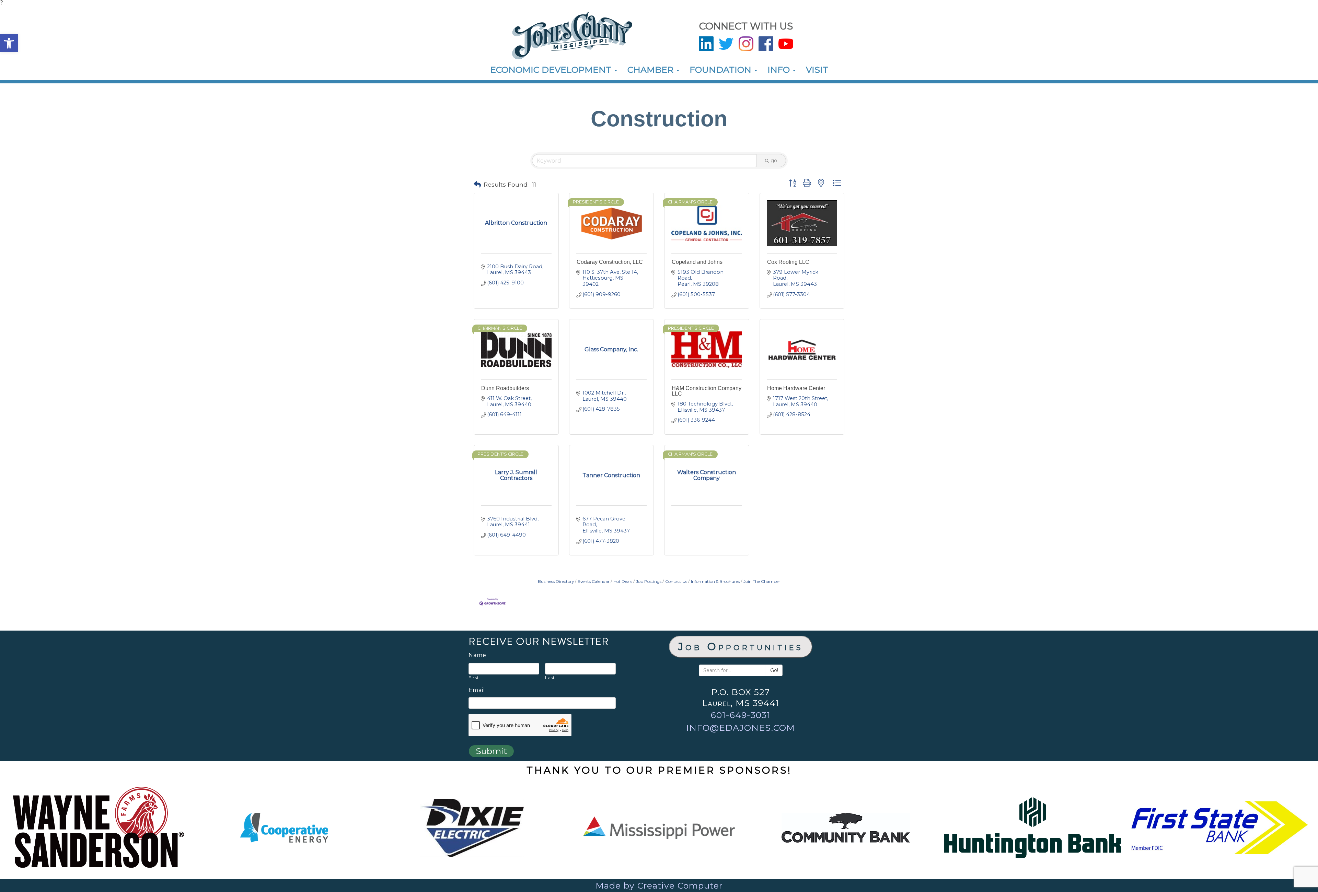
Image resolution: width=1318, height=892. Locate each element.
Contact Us (676, 581)
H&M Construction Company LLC (706, 391)
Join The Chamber (761, 581)
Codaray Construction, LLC (610, 262)
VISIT (817, 69)
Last (550, 677)
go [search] (774, 160)
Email (477, 690)
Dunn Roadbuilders (505, 388)
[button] (9, 43)
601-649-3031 (741, 715)
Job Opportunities (740, 646)
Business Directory (556, 581)
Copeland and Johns (697, 262)
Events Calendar (594, 581)
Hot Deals (622, 581)
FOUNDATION (722, 69)
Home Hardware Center (796, 388)
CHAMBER (651, 69)
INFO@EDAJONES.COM (740, 728)
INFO (779, 69)
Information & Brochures (715, 581)
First (474, 677)
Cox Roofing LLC (788, 262)
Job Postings (648, 581)
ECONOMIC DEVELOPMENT (552, 69)
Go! (774, 670)
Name (477, 655)
